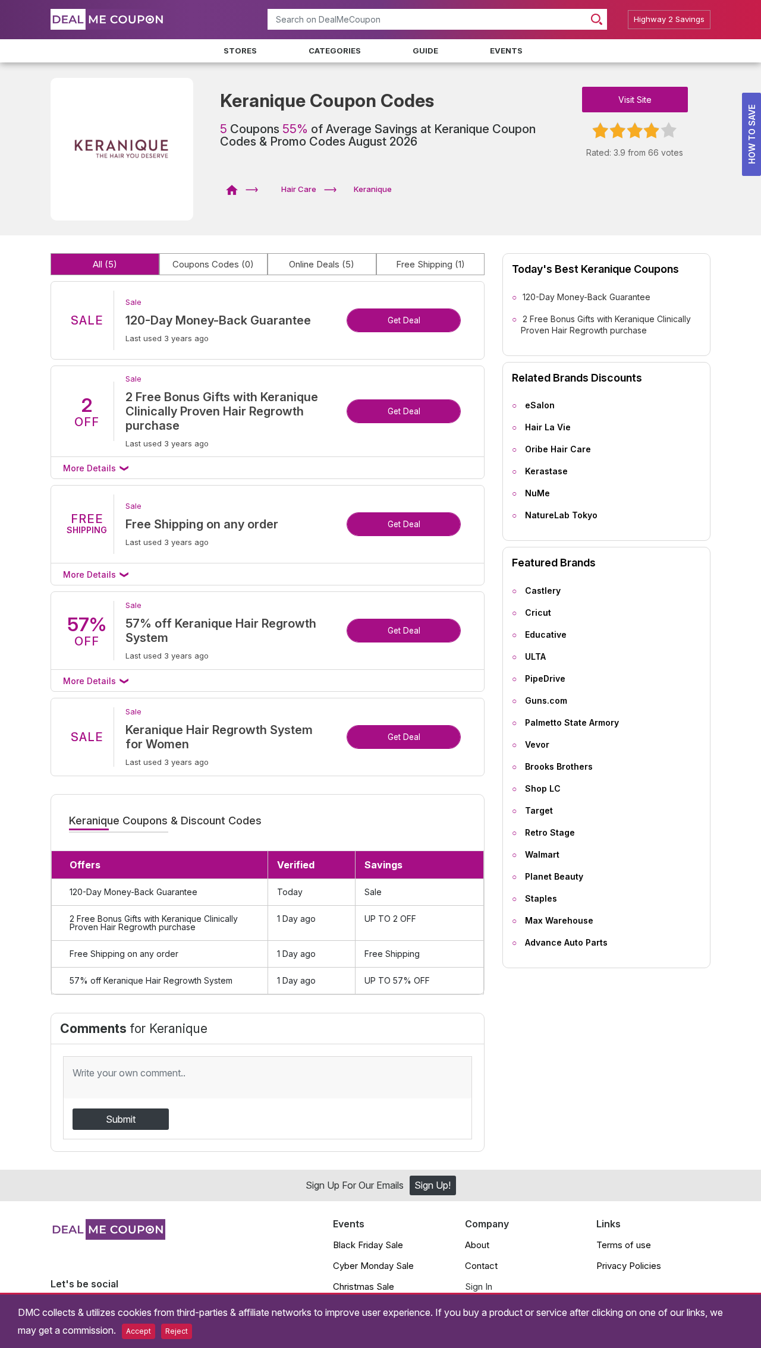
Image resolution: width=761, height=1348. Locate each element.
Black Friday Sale (368, 1245)
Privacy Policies (628, 1265)
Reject (176, 1331)
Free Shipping (430, 264)
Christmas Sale (363, 1286)
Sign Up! (432, 1185)
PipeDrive (545, 678)
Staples (541, 898)
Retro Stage (550, 832)
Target (539, 810)
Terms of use (623, 1245)
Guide (425, 50)
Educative (546, 634)
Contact (481, 1265)
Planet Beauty (554, 876)
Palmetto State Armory (572, 722)
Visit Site (635, 100)
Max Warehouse (559, 920)
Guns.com (546, 700)
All (105, 264)
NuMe (537, 493)
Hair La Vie (548, 427)
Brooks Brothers (559, 766)
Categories (335, 50)
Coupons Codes (213, 264)
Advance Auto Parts (566, 942)
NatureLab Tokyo (561, 515)
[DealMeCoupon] (236, 189)
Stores (240, 50)
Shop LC (543, 788)
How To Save (752, 134)
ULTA (535, 656)
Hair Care (298, 189)
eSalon (540, 405)
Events (506, 50)
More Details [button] (90, 468)
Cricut (538, 612)
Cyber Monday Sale (373, 1265)
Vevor (537, 744)
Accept (138, 1331)
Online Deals (321, 264)
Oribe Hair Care (558, 449)
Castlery (543, 590)
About (477, 1245)
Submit (121, 1119)
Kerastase (546, 471)
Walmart (542, 854)
